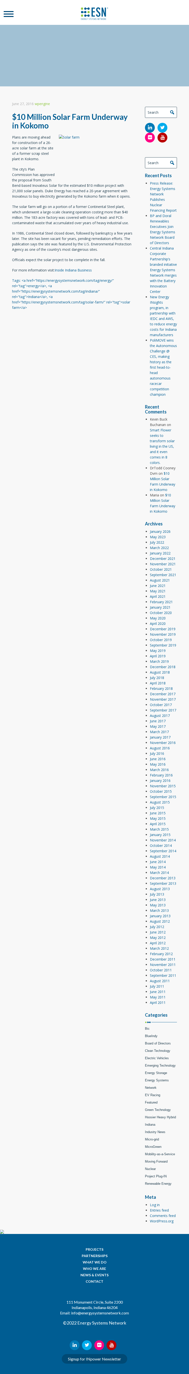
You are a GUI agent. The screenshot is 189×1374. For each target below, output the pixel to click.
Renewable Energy (158, 1183)
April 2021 (158, 596)
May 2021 (158, 591)
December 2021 (162, 558)
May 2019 (158, 650)
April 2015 (158, 823)
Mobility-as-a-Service (160, 1154)
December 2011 (162, 959)
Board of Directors (158, 1043)
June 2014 (158, 861)
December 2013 (162, 878)
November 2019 (163, 634)
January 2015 (160, 834)
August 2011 (160, 981)
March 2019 (159, 661)
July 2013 (157, 894)
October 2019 (161, 639)
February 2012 (161, 953)
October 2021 (161, 569)
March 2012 (159, 948)
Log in (155, 1204)
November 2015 (163, 786)
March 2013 (159, 910)
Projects (94, 1249)
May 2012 (158, 937)
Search (172, 112)
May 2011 (158, 997)
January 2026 (160, 531)
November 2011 (163, 964)
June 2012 (158, 932)
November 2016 (163, 742)
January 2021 (160, 607)
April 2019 (158, 656)
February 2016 (161, 775)
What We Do (95, 1262)
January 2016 (160, 780)
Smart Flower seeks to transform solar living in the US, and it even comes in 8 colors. (162, 446)
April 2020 (158, 623)
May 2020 (158, 618)
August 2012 (160, 921)
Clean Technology (157, 1051)
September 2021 (163, 574)
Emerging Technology (160, 1065)
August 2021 (160, 580)
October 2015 (161, 791)
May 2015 (158, 818)
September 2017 (163, 710)
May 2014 (158, 867)
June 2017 (158, 721)
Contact (94, 1281)
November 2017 (163, 699)
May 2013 (158, 905)
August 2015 (160, 802)
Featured (151, 1102)
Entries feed (159, 1210)
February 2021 (161, 602)
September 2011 (163, 975)
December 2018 (162, 666)
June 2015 (158, 813)
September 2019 (163, 645)
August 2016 (160, 748)
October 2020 (161, 612)
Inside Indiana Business (73, 270)
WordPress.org (161, 1221)
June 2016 (158, 759)
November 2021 (163, 564)
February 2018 (161, 688)
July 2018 (157, 677)
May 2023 (158, 537)
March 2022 (159, 547)
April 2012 (158, 943)
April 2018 (158, 683)
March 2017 (159, 731)
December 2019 (162, 629)
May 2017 (158, 726)
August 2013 (160, 888)
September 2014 (163, 851)
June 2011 (158, 991)
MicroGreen (153, 1147)
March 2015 (159, 829)
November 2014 (163, 840)
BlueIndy (151, 1036)
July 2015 (157, 807)
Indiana (150, 1124)
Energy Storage (156, 1073)
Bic (147, 1028)
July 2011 (157, 986)
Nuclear (150, 1169)
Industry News (155, 1132)
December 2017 (162, 694)
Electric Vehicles (157, 1058)
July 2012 (157, 926)
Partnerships (95, 1256)
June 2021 (158, 585)
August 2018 (160, 672)
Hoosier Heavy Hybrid (160, 1117)
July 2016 (157, 753)
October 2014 (161, 845)
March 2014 (159, 872)
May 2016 (158, 764)
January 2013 (160, 916)
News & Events (94, 1275)
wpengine (42, 103)
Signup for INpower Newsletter (94, 1359)
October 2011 (161, 970)
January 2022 (160, 553)
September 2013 (163, 883)
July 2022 (157, 542)
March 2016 (159, 769)
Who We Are (94, 1268)
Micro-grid (152, 1139)
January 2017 (160, 737)
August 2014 (160, 856)
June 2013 (158, 899)
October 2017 (161, 704)
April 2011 (158, 1002)
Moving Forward (156, 1161)
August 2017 (160, 715)
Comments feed (163, 1215)
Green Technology (158, 1110)
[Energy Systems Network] (94, 13)
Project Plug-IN (156, 1176)
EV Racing (152, 1095)
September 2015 (163, 796)
